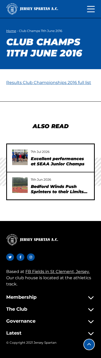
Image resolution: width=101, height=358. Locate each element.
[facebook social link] (20, 257)
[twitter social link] (10, 257)
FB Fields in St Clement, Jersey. (57, 271)
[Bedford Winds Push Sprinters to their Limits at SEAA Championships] (20, 185)
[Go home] (32, 9)
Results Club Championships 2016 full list (48, 82)
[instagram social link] (31, 257)
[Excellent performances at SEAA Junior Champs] (20, 157)
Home (11, 31)
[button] (89, 344)
